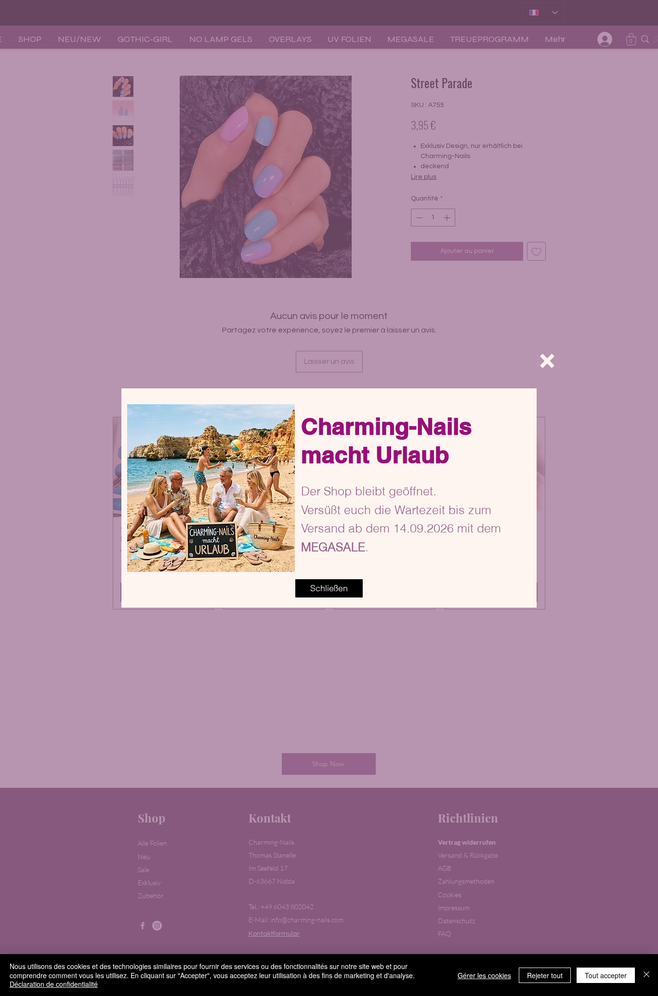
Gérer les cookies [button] (484, 975)
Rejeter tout (545, 975)
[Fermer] (646, 975)
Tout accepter (606, 975)
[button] (547, 361)
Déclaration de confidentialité (54, 984)
